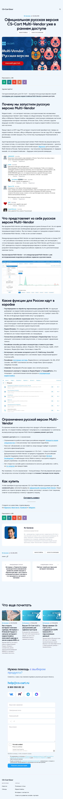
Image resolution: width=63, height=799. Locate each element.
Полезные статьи (20, 786)
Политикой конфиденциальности (35, 756)
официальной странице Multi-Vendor (43, 488)
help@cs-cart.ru (18, 683)
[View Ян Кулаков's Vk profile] (21, 534)
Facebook (23, 507)
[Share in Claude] (19, 82)
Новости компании (37, 32)
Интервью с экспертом (22, 792)
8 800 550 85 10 (16, 687)
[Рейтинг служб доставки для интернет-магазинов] (46, 571)
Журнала (42, 146)
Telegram (31, 507)
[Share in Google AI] (14, 82)
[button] (59, 9)
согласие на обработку (40, 757)
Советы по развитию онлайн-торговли (26, 795)
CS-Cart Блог (7, 9)
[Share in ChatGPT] (4, 82)
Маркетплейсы (23, 32)
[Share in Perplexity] (9, 82)
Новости (4, 786)
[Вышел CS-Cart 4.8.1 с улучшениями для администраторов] (31, 615)
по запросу (10, 466)
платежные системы (20, 360)
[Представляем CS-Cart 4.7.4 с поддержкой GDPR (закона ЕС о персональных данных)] (52, 615)
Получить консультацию (19, 765)
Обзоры (4, 789)
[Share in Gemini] (24, 82)
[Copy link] (7, 556)
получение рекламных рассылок (30, 761)
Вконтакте (15, 507)
